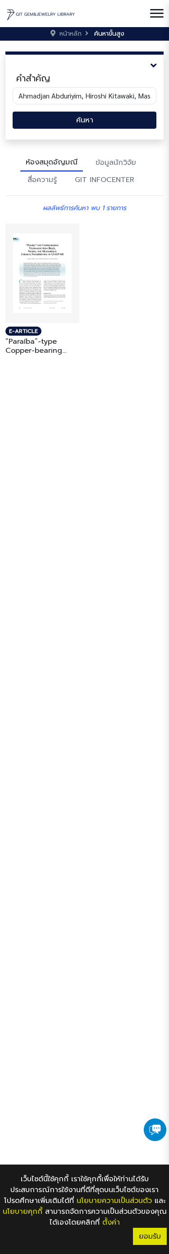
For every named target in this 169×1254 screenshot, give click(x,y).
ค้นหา (84, 120)
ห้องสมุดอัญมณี (52, 162)
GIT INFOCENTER (104, 179)
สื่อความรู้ (42, 179)
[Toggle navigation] (157, 13)
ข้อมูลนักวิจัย (116, 162)
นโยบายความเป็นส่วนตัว (114, 1200)
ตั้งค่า (111, 1222)
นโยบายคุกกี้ (22, 1211)
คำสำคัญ (33, 78)
